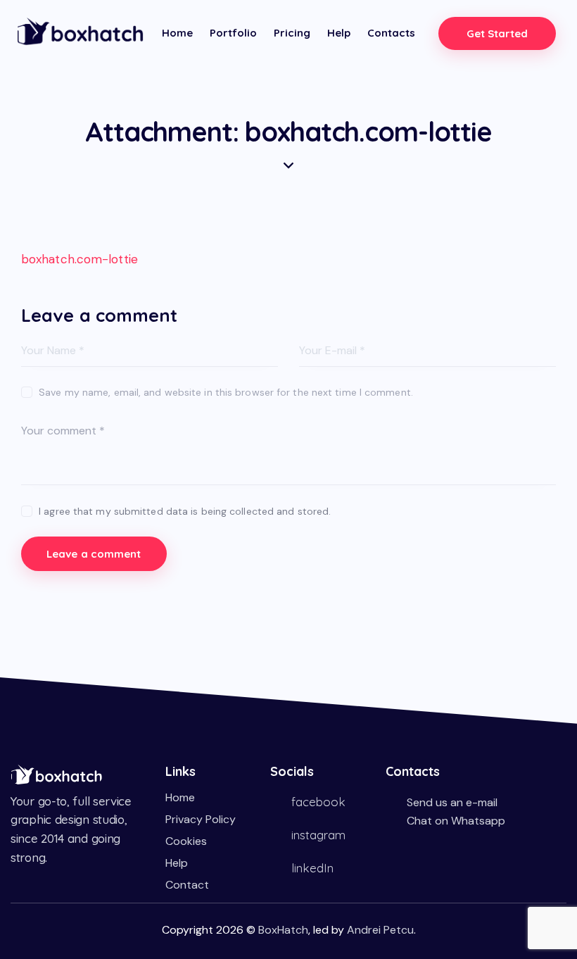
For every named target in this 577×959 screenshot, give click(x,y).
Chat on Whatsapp (456, 820)
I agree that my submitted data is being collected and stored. (185, 511)
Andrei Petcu (380, 929)
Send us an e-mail (452, 802)
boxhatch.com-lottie (79, 259)
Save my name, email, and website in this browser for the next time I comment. (226, 392)
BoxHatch (283, 929)
